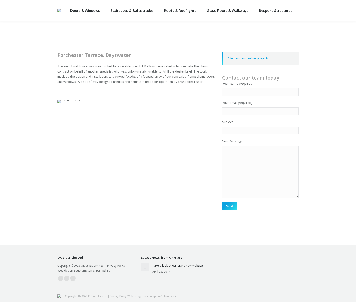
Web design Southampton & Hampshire (83, 270)
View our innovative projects (248, 58)
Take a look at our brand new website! (177, 266)
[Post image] (145, 267)
